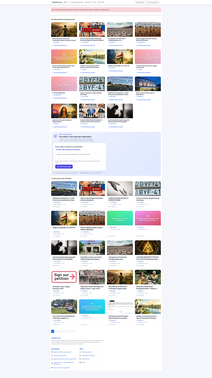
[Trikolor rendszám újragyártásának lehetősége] (92, 89)
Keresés (102, 2)
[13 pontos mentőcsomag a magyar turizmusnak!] (148, 62)
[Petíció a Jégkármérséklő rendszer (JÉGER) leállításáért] (148, 34)
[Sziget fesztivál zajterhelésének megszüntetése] (64, 116)
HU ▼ (67, 2)
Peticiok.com (57, 2)
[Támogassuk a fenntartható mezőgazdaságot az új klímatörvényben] (120, 34)
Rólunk (94, 2)
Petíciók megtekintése (77, 2)
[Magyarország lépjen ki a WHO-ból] (120, 61)
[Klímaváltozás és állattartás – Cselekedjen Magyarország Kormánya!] (64, 34)
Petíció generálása (65, 166)
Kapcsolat (88, 2)
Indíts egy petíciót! (153, 2)
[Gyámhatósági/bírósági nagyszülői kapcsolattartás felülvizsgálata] (120, 116)
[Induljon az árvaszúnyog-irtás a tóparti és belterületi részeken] (92, 62)
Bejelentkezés (140, 2)
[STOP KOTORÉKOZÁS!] (64, 88)
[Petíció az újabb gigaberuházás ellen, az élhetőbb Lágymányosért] (64, 62)
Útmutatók (55, 349)
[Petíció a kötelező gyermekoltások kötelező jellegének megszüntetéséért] (92, 34)
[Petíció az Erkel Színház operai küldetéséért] (148, 89)
